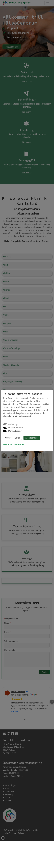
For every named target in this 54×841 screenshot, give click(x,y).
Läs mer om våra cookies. (13, 444)
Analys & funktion (15, 427)
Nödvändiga (13, 424)
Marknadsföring (14, 431)
